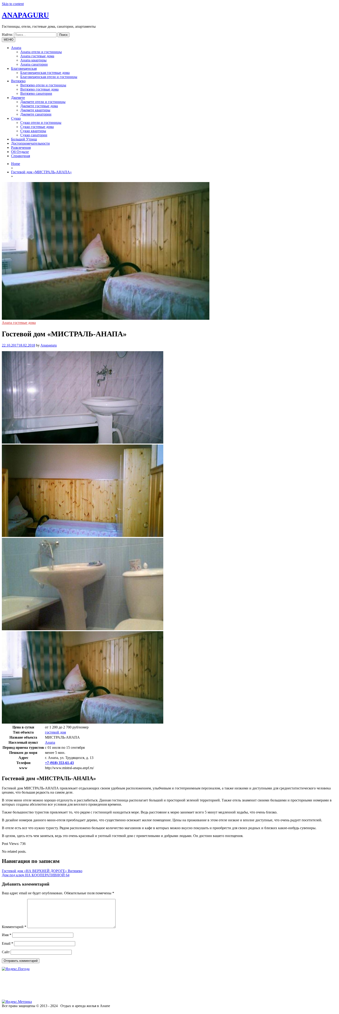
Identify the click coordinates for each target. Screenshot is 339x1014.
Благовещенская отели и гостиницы (48, 77)
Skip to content (13, 4)
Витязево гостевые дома (39, 89)
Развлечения (21, 147)
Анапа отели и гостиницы (41, 52)
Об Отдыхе (20, 152)
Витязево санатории (36, 93)
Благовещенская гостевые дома (45, 73)
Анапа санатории (34, 64)
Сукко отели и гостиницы (40, 123)
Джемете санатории (35, 114)
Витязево (18, 81)
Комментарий (14, 927)
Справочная (20, 156)
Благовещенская (24, 68)
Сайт (6, 952)
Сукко (16, 118)
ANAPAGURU (25, 15)
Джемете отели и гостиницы (42, 102)
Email (7, 943)
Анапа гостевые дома (37, 56)
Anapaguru (48, 345)
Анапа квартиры (33, 60)
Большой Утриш (24, 139)
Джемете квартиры (35, 110)
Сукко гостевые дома (37, 127)
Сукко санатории (33, 135)
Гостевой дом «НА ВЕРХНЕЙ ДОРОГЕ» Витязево (42, 871)
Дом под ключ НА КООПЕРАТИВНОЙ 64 (35, 875)
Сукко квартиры (33, 131)
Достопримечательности (30, 143)
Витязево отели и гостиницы (43, 85)
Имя (6, 935)
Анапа (16, 48)
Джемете (18, 98)
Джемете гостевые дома (39, 106)
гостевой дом (55, 732)
